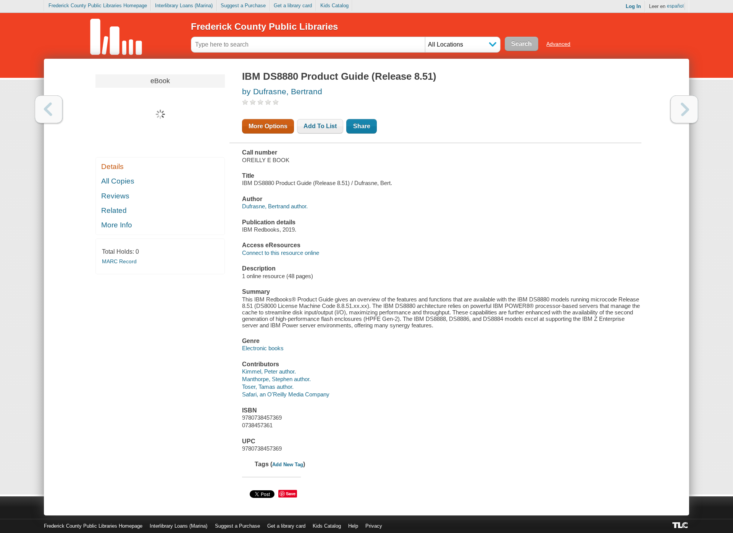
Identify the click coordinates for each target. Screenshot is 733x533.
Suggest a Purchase (243, 5)
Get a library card (293, 5)
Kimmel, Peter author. (269, 371)
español (675, 6)
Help (353, 526)
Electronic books (263, 348)
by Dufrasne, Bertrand (282, 91)
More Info (116, 225)
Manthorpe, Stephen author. (276, 379)
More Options (268, 126)
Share (361, 126)
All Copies (117, 181)
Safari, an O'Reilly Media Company (285, 394)
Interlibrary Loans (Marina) (184, 5)
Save (290, 493)
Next (684, 109)
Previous (49, 109)
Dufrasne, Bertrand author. (275, 206)
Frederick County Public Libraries (264, 26)
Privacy (373, 526)
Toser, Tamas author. (268, 386)
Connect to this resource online (280, 253)
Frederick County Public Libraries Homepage (97, 5)
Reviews (115, 196)
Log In (633, 6)
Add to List (320, 126)
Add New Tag (287, 464)
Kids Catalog (334, 5)
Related (114, 210)
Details (112, 167)
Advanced (558, 44)
